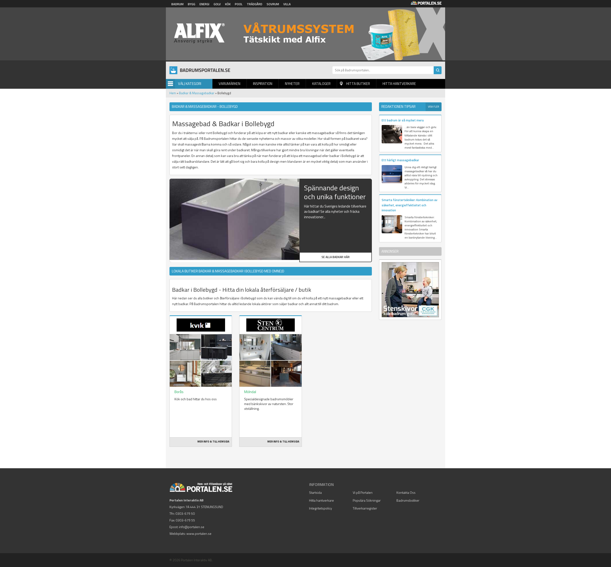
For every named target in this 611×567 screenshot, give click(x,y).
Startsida (315, 492)
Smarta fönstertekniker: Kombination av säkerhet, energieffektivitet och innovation (409, 205)
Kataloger (321, 83)
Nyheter (292, 83)
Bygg (191, 4)
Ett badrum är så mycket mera (403, 120)
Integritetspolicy (320, 508)
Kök (228, 4)
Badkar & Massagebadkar (196, 93)
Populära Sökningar (367, 500)
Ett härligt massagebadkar (400, 160)
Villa (287, 4)
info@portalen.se (191, 526)
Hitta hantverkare (399, 83)
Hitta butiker (358, 83)
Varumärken (229, 83)
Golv (217, 4)
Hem (172, 93)
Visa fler (433, 107)
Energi (204, 4)
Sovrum (273, 4)
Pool (238, 4)
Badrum (177, 4)
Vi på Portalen (363, 492)
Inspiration (262, 83)
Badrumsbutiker (407, 500)
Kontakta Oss (406, 492)
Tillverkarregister (365, 508)
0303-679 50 (185, 513)
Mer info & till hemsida (213, 441)
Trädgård (254, 4)
